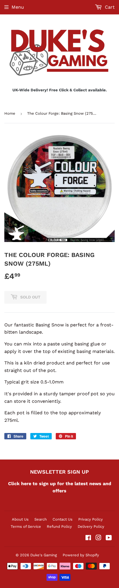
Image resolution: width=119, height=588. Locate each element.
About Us (20, 519)
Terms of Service (26, 526)
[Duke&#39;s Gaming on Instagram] (98, 538)
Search (40, 519)
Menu (18, 7)
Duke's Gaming (43, 555)
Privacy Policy (90, 519)
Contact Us (62, 519)
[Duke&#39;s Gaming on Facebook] (88, 538)
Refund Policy (59, 526)
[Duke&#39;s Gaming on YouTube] (109, 538)
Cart (109, 7)
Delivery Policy (91, 526)
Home (9, 113)
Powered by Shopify (81, 555)
